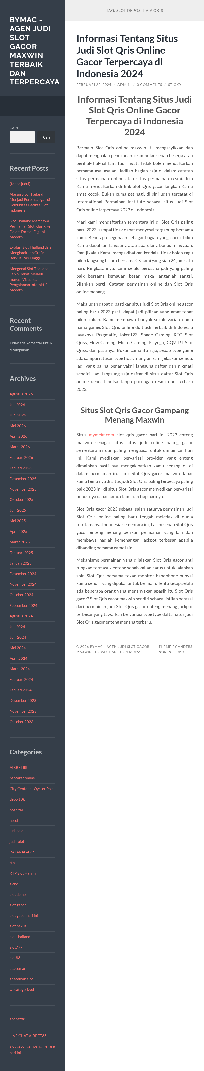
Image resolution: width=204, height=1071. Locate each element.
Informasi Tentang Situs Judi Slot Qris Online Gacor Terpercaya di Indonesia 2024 (127, 55)
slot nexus (18, 926)
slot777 (16, 947)
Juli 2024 (17, 626)
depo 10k (17, 799)
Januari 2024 (21, 690)
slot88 (15, 957)
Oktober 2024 (21, 594)
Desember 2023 (23, 700)
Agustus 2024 (21, 616)
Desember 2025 (23, 478)
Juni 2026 (18, 415)
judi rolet (17, 841)
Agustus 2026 (21, 394)
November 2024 (23, 584)
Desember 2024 (23, 573)
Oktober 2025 (21, 499)
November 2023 (23, 711)
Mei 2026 (18, 425)
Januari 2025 (21, 563)
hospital (16, 810)
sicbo (14, 884)
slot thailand (20, 936)
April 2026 (18, 436)
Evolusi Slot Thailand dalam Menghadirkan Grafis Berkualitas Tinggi (32, 252)
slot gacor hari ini (24, 915)
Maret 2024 (20, 668)
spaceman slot (21, 979)
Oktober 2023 (21, 721)
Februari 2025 (21, 552)
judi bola (16, 830)
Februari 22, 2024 (93, 85)
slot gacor (18, 905)
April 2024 (18, 658)
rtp (12, 862)
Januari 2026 (21, 468)
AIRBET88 (18, 767)
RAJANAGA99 (22, 852)
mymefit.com (101, 434)
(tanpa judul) (20, 183)
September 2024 (23, 605)
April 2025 (18, 531)
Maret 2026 (20, 446)
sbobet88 (17, 1019)
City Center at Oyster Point (32, 788)
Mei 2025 (18, 520)
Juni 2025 (18, 510)
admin (124, 85)
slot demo (18, 894)
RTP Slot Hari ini (23, 873)
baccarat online (22, 778)
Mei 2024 (18, 647)
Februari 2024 (21, 679)
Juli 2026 (17, 404)
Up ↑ (180, 652)
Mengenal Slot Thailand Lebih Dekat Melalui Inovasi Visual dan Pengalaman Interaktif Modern (29, 279)
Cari (14, 128)
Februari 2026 (21, 457)
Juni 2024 (18, 637)
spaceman (18, 968)
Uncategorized (22, 989)
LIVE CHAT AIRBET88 (28, 1035)
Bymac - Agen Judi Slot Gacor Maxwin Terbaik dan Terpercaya (35, 50)
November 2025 (23, 489)
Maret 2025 (20, 542)
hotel (14, 820)
